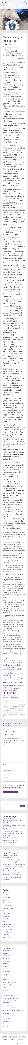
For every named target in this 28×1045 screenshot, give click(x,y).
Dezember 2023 (7, 929)
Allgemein (8, 701)
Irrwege (5, 979)
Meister (8, 680)
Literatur (5, 990)
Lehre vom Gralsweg (12, 677)
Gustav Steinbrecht (13, 671)
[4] (21, 292)
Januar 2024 (6, 927)
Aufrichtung (18, 657)
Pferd (5, 682)
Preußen (15, 682)
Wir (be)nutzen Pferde (9, 838)
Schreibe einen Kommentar (12, 716)
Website (5, 777)
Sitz (19, 688)
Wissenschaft (13, 698)
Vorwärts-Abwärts (19, 695)
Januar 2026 (6, 897)
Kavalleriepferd (21, 673)
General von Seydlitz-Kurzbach (12, 669)
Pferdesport (6, 1002)
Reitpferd (20, 685)
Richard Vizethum (10, 688)
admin (18, 47)
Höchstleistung (19, 706)
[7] (21, 495)
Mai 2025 (5, 900)
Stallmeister (9, 693)
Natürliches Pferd (14, 680)
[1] (23, 212)
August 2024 (6, 916)
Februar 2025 (7, 903)
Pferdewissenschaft (8, 710)
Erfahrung (19, 663)
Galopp (9, 667)
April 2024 (6, 919)
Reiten (21, 682)
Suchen (5, 804)
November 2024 (8, 908)
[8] (24, 519)
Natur (8, 708)
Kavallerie (14, 673)
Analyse (5, 953)
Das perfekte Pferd (21, 723)
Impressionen (7, 977)
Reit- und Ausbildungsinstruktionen (14, 1010)
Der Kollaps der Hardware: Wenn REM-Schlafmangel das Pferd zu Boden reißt (12, 833)
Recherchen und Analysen (11, 1008)
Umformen (5, 695)
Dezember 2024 (8, 905)
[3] (10, 280)
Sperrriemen (15, 690)
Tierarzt (18, 693)
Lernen (5, 987)
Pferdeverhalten (8, 1005)
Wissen (5, 698)
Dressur (8, 663)
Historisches (21, 701)
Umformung (11, 695)
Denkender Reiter (17, 661)
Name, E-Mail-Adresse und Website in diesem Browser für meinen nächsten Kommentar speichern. (13, 787)
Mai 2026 (6, 892)
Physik (16, 710)
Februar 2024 (7, 924)
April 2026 (6, 895)
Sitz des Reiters (7, 690)
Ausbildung (6, 659)
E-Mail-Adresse (8, 770)
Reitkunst (11, 685)
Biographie (6, 963)
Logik (4, 680)
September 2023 (8, 937)
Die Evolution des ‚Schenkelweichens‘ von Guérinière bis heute (13, 820)
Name (5, 764)
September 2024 (8, 913)
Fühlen (5, 667)
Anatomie (6, 956)
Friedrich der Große (13, 665)
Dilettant (4, 663)
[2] (15, 242)
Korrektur (5, 675)
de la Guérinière (7, 661)
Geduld (13, 667)
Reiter (5, 685)
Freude (4, 665)
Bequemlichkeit (14, 659)
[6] (18, 470)
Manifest (5, 993)
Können (11, 675)
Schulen (5, 1016)
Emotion (13, 663)
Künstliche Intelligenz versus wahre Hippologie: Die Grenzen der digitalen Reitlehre (14, 827)
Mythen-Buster (7, 995)
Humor (5, 974)
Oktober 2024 (7, 911)
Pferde (10, 682)
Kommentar (7, 745)
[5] (14, 459)
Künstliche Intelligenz (9, 982)
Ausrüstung (6, 961)
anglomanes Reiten (8, 657)
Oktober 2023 (7, 934)
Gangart (5, 966)
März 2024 (6, 921)
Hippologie (6, 673)
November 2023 (8, 932)
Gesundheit (5, 671)
